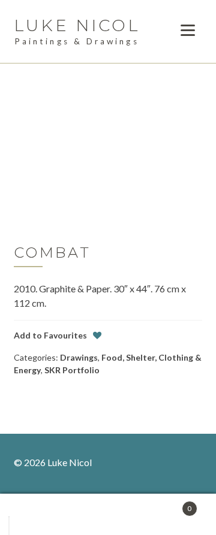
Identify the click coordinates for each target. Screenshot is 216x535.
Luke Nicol (77, 25)
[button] (50, 335)
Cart (169, 504)
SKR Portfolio (72, 370)
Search (113, 514)
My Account (44, 514)
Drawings (79, 357)
